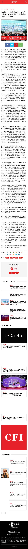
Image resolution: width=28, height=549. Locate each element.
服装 (12, 257)
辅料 (4, 416)
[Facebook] (7, 45)
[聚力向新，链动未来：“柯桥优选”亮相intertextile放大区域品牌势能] (14, 382)
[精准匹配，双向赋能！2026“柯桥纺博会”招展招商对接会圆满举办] (5, 494)
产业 (7, 257)
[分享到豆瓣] (10, 252)
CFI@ (15, 269)
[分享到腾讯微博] (7, 254)
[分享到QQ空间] (13, 252)
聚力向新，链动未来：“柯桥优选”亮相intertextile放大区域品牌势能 (12, 394)
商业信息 (11, 460)
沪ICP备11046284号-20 (14, 527)
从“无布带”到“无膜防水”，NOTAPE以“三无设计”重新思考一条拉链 (13, 418)
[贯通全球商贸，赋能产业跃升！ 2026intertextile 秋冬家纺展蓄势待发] (5, 484)
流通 (16, 257)
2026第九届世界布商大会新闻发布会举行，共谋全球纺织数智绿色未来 (18, 287)
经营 (7, 9)
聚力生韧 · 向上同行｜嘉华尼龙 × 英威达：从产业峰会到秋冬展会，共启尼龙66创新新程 (18, 303)
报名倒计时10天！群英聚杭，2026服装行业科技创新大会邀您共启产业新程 (18, 318)
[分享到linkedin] (19, 254)
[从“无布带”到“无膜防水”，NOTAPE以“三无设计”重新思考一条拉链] (14, 406)
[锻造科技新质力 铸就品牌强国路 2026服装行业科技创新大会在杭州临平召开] (5, 310)
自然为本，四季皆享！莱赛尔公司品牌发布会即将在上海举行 (18, 295)
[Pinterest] (16, 45)
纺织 (21, 257)
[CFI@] (12, 268)
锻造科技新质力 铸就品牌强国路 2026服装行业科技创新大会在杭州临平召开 (18, 310)
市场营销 (4, 344)
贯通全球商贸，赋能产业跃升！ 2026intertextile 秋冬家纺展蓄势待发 (18, 484)
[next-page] (5, 513)
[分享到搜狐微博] (13, 254)
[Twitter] (12, 45)
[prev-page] (2, 513)
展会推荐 (11, 481)
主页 (2, 9)
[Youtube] (18, 273)
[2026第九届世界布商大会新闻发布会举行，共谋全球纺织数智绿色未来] (5, 287)
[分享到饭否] (16, 254)
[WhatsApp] (20, 45)
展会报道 (4, 392)
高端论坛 (12, 9)
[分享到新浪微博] (21, 252)
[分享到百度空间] (19, 252)
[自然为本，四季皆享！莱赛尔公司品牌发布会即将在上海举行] (5, 294)
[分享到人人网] (7, 252)
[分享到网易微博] (10, 254)
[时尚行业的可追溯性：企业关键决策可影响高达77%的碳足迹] (14, 335)
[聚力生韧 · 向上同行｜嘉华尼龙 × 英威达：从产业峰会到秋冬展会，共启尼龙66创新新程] (5, 302)
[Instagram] (12, 273)
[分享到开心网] (16, 252)
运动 (11, 471)
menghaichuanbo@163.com (16, 534)
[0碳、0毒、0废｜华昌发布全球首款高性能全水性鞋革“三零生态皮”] (5, 462)
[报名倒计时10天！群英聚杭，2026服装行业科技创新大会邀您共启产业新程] (5, 318)
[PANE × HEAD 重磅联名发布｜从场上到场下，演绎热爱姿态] (5, 473)
